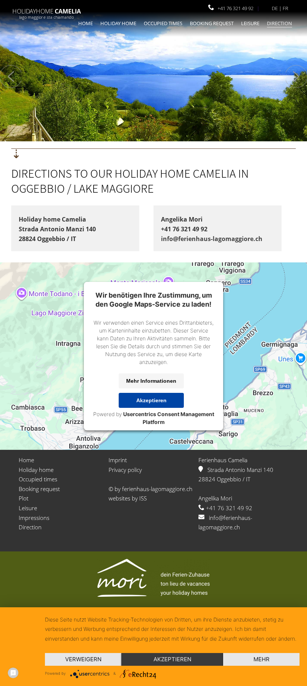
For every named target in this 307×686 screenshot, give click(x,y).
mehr (261, 659)
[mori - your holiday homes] (153, 594)
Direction (279, 23)
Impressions (34, 517)
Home (85, 23)
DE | (277, 8)
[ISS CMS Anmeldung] (205, 8)
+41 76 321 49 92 (233, 8)
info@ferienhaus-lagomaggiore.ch (211, 239)
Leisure (250, 23)
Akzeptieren (151, 400)
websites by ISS (128, 498)
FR (285, 8)
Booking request (212, 23)
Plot (23, 498)
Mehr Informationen (151, 381)
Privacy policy (125, 469)
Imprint (118, 460)
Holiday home (118, 23)
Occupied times (163, 23)
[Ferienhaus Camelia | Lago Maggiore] (46, 19)
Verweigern (83, 659)
